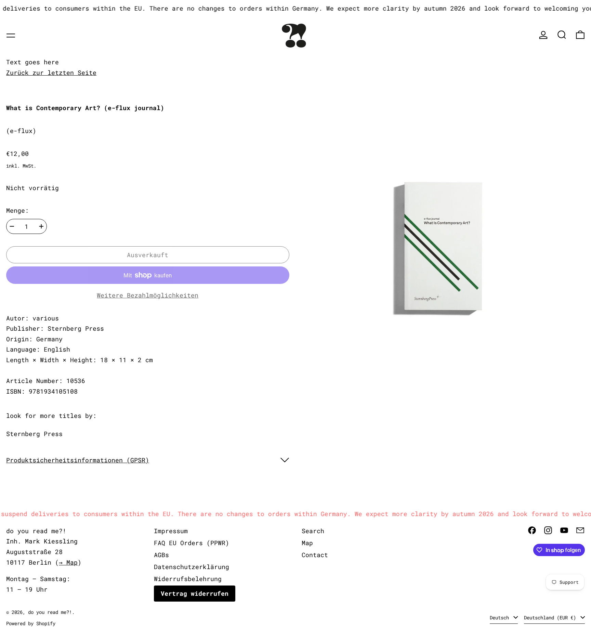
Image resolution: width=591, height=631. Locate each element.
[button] (561, 34)
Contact (315, 555)
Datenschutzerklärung (191, 567)
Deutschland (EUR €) (551, 617)
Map (307, 543)
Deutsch (501, 617)
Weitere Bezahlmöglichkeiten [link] (147, 295)
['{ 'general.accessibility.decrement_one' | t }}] (12, 226)
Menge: (17, 210)
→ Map (68, 562)
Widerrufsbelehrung (188, 579)
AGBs (161, 555)
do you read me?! (50, 612)
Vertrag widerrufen (194, 593)
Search (313, 531)
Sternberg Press (34, 434)
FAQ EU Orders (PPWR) (191, 543)
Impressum (171, 531)
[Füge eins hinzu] (41, 226)
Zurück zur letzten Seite (51, 72)
